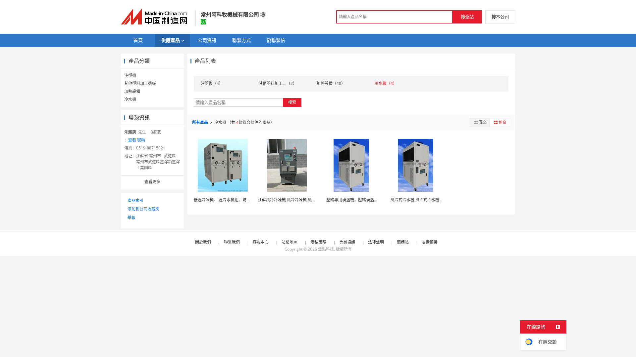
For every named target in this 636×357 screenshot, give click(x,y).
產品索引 (135, 200)
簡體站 (403, 242)
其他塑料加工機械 (140, 83)
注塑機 (130, 75)
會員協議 (347, 242)
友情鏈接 (430, 242)
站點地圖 (289, 242)
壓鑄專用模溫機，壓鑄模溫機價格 (360, 200)
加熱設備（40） (331, 83)
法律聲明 (376, 242)
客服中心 (261, 242)
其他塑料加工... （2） (278, 83)
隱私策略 (318, 242)
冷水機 (130, 99)
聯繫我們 (232, 242)
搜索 (292, 102)
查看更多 (152, 181)
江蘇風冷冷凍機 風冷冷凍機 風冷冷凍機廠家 (299, 200)
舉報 (131, 217)
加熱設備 (132, 91)
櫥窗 (502, 122)
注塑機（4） (212, 83)
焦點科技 (326, 249)
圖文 (483, 122)
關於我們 (203, 242)
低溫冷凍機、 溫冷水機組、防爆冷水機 (228, 200)
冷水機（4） (386, 83)
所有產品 (200, 122)
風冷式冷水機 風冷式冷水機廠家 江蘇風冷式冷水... (433, 200)
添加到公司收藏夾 (143, 209)
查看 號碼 (136, 140)
